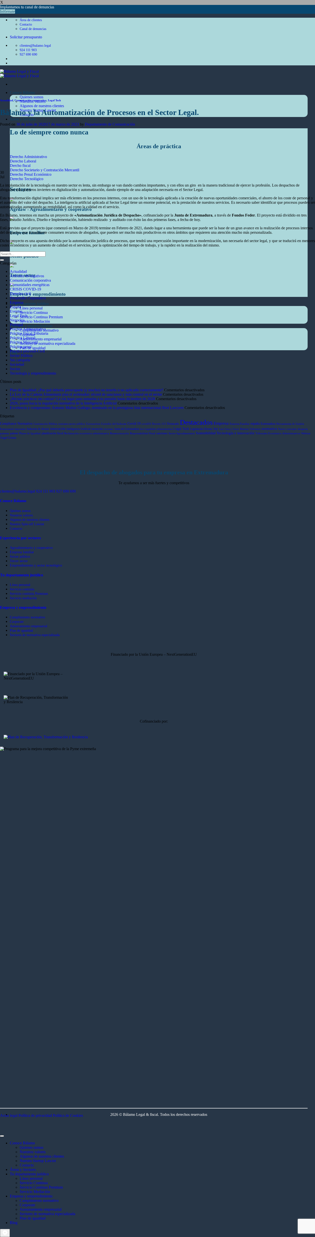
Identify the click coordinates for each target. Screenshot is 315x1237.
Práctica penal (21, 347)
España (15, 307)
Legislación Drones (201, 429)
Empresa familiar (22, 552)
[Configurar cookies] (5, 1233)
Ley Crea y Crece (229, 429)
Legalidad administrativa (158, 429)
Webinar (306, 433)
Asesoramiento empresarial (41, 339)
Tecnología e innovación (235, 433)
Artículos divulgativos (27, 276)
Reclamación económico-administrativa (86, 433)
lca (141, 429)
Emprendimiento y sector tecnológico (36, 565)
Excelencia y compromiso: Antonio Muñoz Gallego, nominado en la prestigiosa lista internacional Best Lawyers (97, 408)
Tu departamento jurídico (29, 304)
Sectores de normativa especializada (47, 343)
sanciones (162, 433)
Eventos (16, 311)
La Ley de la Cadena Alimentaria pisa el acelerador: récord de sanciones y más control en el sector (86, 394)
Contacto (16, 528)
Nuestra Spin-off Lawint (27, 524)
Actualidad (6, 100)
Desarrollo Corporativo (28, 298)
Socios (15, 369)
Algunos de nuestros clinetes (29, 520)
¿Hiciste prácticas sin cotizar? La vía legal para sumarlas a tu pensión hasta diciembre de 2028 (82, 399)
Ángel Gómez (8, 437)
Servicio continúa (22, 589)
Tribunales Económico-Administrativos (277, 433)
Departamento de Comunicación (110, 124)
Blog (13, 1223)
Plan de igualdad (33, 348)
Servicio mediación (23, 598)
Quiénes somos (20, 511)
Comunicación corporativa (31, 100)
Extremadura (268, 423)
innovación (57, 429)
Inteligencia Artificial (78, 429)
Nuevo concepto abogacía (293, 429)
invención (97, 429)
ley (216, 429)
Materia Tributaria (250, 429)
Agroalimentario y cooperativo (31, 548)
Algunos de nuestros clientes (42, 106)
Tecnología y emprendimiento (33, 373)
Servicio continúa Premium (29, 594)
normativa (269, 429)
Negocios (17, 320)
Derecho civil (20, 293)
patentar (4, 433)
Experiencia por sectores (20, 538)
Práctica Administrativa (28, 329)
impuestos (20, 429)
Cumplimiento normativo (27, 617)
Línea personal (31, 308)
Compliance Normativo (16, 423)
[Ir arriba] (2, 1136)
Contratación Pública (45, 423)
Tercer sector (19, 561)
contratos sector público (71, 423)
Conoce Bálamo (22, 92)
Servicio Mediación (35, 321)
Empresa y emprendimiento (31, 326)
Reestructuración (119, 433)
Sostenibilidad (206, 433)
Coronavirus (93, 423)
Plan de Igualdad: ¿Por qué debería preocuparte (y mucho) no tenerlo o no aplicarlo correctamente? (86, 390)
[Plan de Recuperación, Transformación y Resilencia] (46, 737)
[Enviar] (2, 260)
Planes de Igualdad (30, 433)
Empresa (16, 302)
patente (14, 433)
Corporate (17, 622)
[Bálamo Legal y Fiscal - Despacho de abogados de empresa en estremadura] (19, 73)
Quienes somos (31, 97)
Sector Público (21, 355)
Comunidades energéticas (29, 285)
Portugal (16, 324)
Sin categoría (20, 360)
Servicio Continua (34, 312)
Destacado (173, 423)
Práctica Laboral (22, 338)
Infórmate (7, 11)
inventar (108, 429)
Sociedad (17, 364)
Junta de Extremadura (126, 429)
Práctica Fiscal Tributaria (29, 333)
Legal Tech (54, 100)
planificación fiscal (52, 433)
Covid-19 (134, 423)
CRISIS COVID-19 (25, 289)
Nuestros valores (21, 515)
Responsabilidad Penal (142, 433)
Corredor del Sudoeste (113, 423)
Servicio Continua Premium (41, 317)
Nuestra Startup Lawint (38, 1161)
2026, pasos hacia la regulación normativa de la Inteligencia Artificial (63, 403)
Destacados (196, 422)
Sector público (20, 556)
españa (255, 423)
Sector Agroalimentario (182, 433)
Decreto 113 (159, 423)
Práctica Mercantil (24, 342)
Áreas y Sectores (23, 119)
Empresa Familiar (240, 423)
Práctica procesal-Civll (27, 351)
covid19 (146, 423)
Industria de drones (38, 429)
